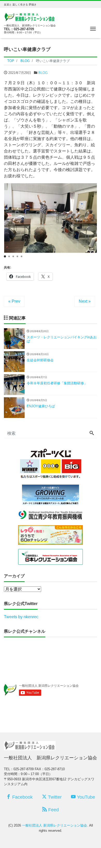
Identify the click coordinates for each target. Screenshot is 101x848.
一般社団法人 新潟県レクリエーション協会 (54, 825)
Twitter (54, 797)
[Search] (91, 433)
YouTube (85, 797)
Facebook (22, 797)
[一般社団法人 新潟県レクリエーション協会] (30, 16)
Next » (85, 301)
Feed (53, 809)
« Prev (14, 301)
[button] (5, 256)
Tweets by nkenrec (21, 617)
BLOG (43, 73)
